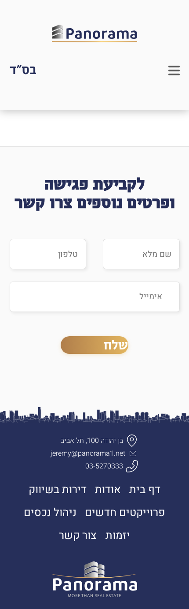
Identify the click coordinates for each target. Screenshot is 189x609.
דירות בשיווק (58, 490)
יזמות (117, 535)
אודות (108, 490)
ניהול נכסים (50, 512)
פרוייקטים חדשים (125, 512)
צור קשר (78, 535)
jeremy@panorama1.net (88, 453)
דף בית (144, 490)
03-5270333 (104, 466)
